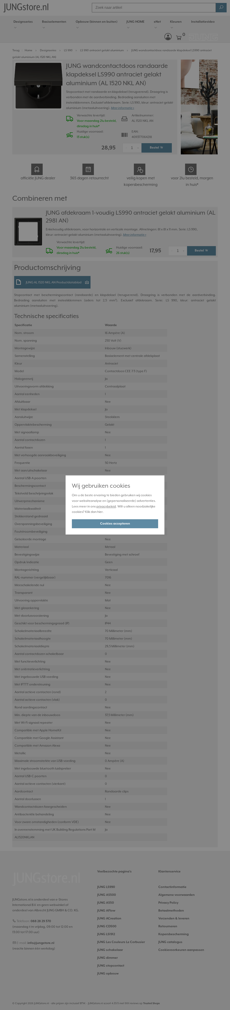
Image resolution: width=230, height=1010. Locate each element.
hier (100, 512)
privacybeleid (106, 506)
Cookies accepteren (115, 524)
